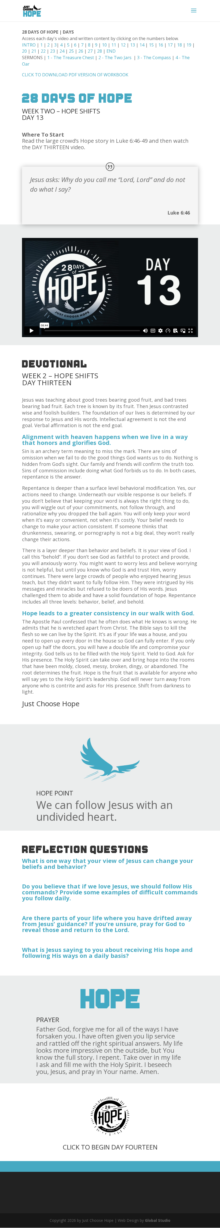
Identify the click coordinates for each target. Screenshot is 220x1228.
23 (52, 51)
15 (151, 45)
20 (24, 51)
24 (62, 51)
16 (160, 45)
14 (142, 45)
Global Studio (157, 1220)
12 (123, 45)
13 (132, 45)
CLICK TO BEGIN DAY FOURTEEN (110, 1147)
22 (43, 51)
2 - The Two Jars (115, 57)
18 (179, 45)
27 (90, 51)
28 (99, 51)
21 (33, 51)
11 (113, 45)
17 (170, 45)
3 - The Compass (153, 57)
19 (188, 45)
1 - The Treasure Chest (71, 57)
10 (104, 45)
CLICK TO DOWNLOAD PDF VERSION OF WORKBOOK (75, 75)
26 (80, 51)
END (111, 51)
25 (71, 51)
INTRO (29, 45)
